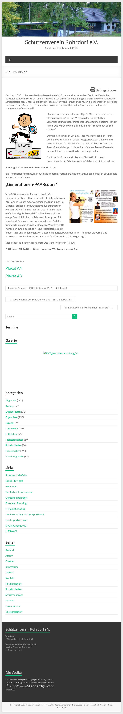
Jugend (9, 422)
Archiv (9, 555)
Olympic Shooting (15, 508)
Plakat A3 (13, 275)
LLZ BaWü (11, 531)
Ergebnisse (11, 417)
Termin (8, 690)
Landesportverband (16, 519)
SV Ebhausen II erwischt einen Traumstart (89, 307)
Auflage (9, 405)
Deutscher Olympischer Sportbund (24, 514)
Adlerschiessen (11, 679)
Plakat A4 (13, 268)
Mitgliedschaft (13, 583)
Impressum (11, 566)
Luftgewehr (11, 428)
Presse (12, 685)
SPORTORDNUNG (16, 525)
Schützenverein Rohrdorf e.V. (61, 41)
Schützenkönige (14, 594)
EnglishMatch (13, 411)
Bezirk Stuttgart (14, 480)
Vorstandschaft (13, 611)
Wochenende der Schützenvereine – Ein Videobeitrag (40, 299)
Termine (9, 600)
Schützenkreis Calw (16, 475)
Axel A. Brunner (18, 288)
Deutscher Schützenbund (19, 491)
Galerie (9, 561)
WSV (13, 690)
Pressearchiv (12, 450)
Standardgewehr (14, 456)
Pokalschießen (13, 445)
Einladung (28, 679)
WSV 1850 (11, 486)
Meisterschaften (14, 439)
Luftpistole (11, 433)
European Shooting (16, 503)
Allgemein (63, 288)
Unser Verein (12, 605)
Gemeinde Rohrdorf (16, 497)
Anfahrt (9, 549)
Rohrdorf (23, 687)
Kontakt (10, 577)
